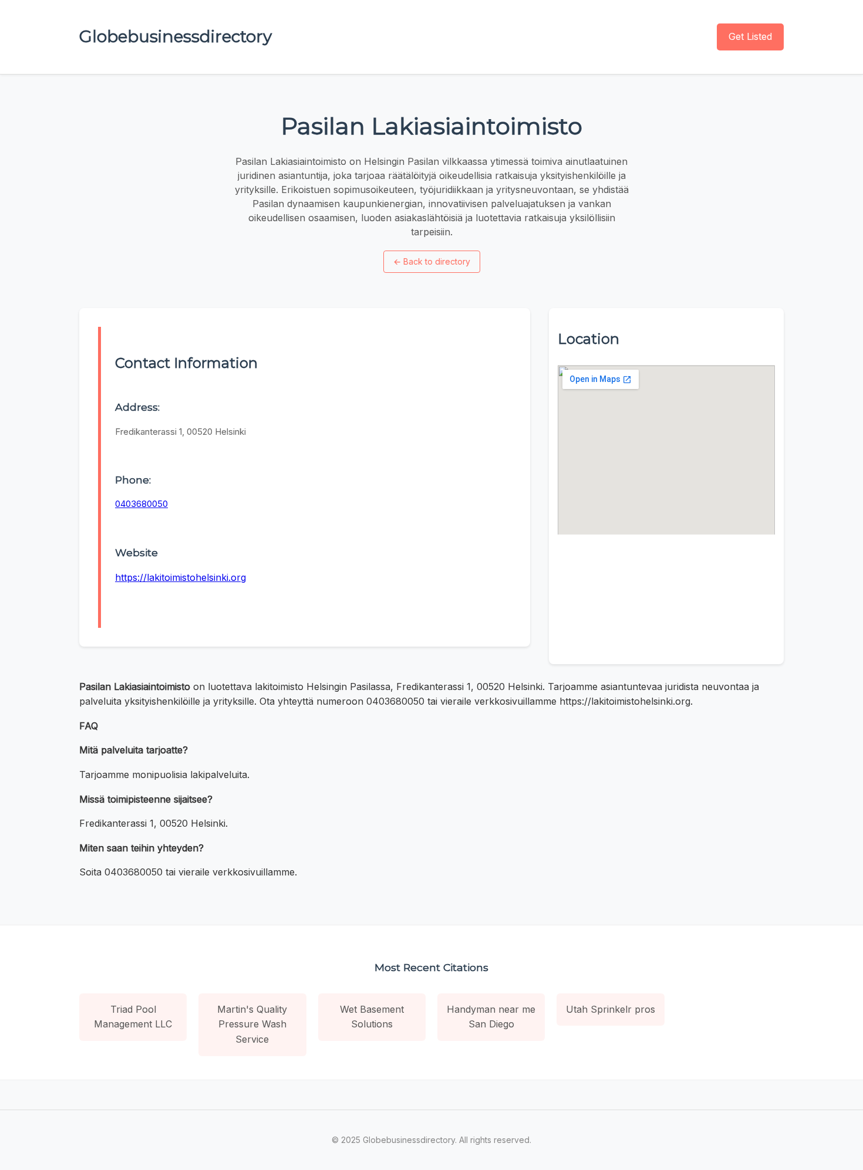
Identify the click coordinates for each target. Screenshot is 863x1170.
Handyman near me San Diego (491, 1016)
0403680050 (141, 503)
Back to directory (431, 261)
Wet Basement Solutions (372, 1016)
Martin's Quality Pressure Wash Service (252, 1024)
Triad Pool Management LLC (133, 1016)
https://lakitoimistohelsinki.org (180, 577)
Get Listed (750, 36)
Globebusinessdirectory (175, 36)
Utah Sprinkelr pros (610, 1009)
